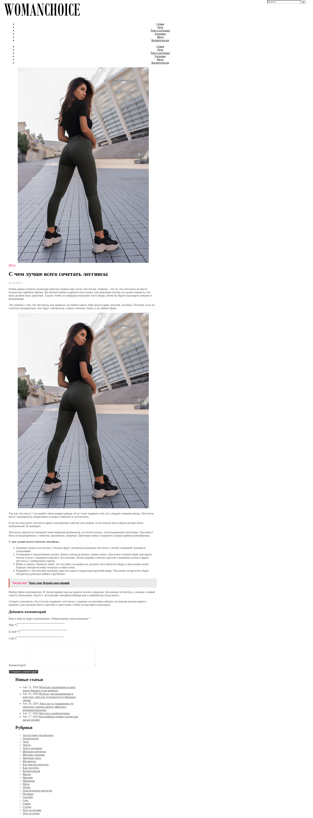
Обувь (26, 787)
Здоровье (160, 33)
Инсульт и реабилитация (54, 713)
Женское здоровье (34, 754)
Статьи (27, 806)
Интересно (29, 761)
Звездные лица (32, 758)
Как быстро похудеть (36, 764)
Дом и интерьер (160, 30)
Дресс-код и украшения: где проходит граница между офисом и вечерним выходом (48, 707)
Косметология (160, 40)
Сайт (12, 638)
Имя (12, 624)
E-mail (13, 631)
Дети (160, 27)
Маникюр (29, 780)
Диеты (27, 744)
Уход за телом (31, 813)
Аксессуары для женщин (38, 735)
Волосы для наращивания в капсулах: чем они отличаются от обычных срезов (49, 697)
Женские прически (34, 751)
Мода (160, 37)
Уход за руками (32, 810)
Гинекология (30, 738)
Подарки (28, 793)
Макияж (28, 777)
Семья (160, 24)
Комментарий (17, 665)
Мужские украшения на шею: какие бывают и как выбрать (49, 689)
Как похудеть (31, 767)
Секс (26, 800)
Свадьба (28, 797)
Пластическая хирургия (37, 790)
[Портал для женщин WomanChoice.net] (41, 17)
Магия (27, 774)
